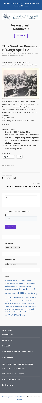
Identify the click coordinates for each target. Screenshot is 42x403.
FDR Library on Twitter (11, 379)
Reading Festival (9, 306)
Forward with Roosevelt (21, 27)
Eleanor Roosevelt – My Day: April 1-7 (22, 185)
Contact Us (6, 346)
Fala (16, 293)
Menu (22, 36)
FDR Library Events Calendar (13, 368)
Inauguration (9, 301)
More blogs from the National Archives (17, 351)
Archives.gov (7, 340)
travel (23, 309)
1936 (9, 280)
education (15, 289)
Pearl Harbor (12, 303)
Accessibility (7, 335)
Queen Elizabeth (29, 303)
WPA (23, 315)
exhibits (11, 294)
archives (16, 280)
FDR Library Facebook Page (13, 374)
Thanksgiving (15, 309)
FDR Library (31, 293)
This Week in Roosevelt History (12, 56)
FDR (12, 165)
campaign (8, 283)
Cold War (12, 286)
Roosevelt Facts (32, 53)
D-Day (17, 286)
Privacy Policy (7, 357)
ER (6, 293)
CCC (8, 165)
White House (9, 312)
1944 (12, 280)
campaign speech (17, 283)
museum (29, 301)
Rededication (18, 306)
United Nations (30, 309)
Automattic (21, 399)
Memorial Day (16, 301)
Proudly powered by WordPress (13, 397)
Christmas (29, 283)
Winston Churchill (19, 312)
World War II (14, 315)
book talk (28, 280)
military (23, 301)
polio (23, 303)
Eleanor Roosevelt (27, 289)
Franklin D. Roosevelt (25, 297)
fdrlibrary (15, 53)
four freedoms (9, 298)
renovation (27, 306)
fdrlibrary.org (7, 385)
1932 (6, 280)
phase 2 (19, 303)
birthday (22, 280)
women (28, 312)
